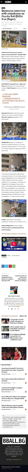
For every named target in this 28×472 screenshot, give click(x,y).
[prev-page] (3, 344)
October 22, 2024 (14, 109)
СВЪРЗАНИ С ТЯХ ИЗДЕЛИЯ (10, 316)
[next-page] (5, 344)
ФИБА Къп (4, 257)
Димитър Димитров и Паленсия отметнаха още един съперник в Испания (13, 370)
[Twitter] (6, 266)
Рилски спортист (15, 255)
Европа (6, 5)
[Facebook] (3, 266)
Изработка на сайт (6, 468)
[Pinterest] (10, 266)
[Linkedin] (12, 309)
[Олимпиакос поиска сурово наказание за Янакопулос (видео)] (5, 321)
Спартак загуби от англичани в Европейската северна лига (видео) (20, 278)
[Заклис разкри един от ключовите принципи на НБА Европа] (5, 328)
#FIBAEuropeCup (12, 98)
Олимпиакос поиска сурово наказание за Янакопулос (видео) (16, 321)
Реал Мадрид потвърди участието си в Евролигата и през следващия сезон (18, 336)
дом (2, 5)
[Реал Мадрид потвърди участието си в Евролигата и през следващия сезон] (5, 336)
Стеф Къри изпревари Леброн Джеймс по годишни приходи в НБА (7, 278)
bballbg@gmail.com (17, 459)
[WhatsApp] (13, 266)
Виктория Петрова (7, 28)
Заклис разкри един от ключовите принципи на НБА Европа (17, 328)
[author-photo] (14, 294)
